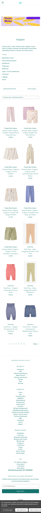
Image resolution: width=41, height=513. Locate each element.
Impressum (20, 369)
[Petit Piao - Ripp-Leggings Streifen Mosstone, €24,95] (30, 272)
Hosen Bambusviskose (9, 61)
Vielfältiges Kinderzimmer (20, 410)
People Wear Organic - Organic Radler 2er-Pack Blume (30, 133)
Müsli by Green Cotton (20, 439)
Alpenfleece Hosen (8, 58)
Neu (20, 394)
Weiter (35, 344)
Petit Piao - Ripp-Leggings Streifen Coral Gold (30, 251)
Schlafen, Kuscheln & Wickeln (20, 412)
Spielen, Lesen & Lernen (20, 414)
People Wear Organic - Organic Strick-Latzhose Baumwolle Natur (30, 173)
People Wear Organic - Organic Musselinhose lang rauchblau (30, 213)
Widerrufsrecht (20, 375)
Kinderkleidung (20, 400)
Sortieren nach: (7, 97)
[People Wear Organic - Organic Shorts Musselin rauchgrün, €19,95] (10, 233)
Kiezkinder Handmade (20, 437)
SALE (20, 418)
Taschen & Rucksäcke (20, 416)
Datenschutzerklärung (20, 373)
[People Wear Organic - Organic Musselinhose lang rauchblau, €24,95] (30, 195)
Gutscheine (20, 420)
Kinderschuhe (20, 402)
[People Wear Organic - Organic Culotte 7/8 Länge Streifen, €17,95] (10, 195)
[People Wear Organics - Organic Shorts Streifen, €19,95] (10, 154)
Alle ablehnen (21, 510)
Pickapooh (20, 443)
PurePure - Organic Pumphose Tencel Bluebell (11, 329)
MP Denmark (20, 441)
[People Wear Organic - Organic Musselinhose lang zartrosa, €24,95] (10, 115)
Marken (20, 424)
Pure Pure (21, 435)
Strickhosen (5, 63)
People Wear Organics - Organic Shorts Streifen (10, 172)
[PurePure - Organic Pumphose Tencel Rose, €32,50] (10, 272)
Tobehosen (5, 66)
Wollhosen (5, 69)
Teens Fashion (20, 404)
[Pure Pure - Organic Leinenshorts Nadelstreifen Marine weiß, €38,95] (30, 311)
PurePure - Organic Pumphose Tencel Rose (11, 290)
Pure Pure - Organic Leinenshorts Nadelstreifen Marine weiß (30, 330)
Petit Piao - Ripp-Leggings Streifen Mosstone (30, 290)
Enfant (20, 449)
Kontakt (20, 379)
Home (20, 392)
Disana (20, 447)
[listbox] (18, 97)
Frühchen (20, 406)
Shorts (4, 79)
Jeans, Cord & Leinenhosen (10, 71)
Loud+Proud (20, 445)
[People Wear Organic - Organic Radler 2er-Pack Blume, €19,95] (30, 115)
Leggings (5, 77)
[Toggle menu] (2, 2)
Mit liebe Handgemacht (20, 408)
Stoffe (20, 422)
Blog (20, 381)
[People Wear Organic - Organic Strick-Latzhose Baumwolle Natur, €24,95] (30, 154)
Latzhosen (5, 74)
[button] (20, 88)
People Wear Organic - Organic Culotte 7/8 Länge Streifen (10, 213)
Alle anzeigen (20, 453)
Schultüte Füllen (20, 396)
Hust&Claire (20, 433)
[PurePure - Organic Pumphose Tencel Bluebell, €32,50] (10, 311)
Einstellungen (8, 510)
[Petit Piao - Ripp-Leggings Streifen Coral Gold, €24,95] (30, 233)
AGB (20, 371)
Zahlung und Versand (20, 377)
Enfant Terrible (20, 451)
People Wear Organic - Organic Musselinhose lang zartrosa (10, 133)
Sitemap (20, 383)
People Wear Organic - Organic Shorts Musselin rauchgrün (10, 251)
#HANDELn (20, 398)
